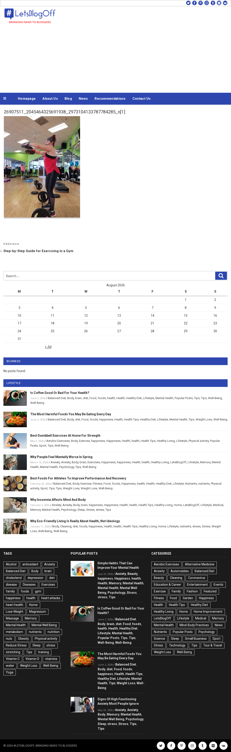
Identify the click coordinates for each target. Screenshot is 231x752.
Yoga (9, 672)
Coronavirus (196, 578)
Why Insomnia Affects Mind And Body (58, 499)
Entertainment (197, 584)
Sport (42, 445)
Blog (68, 99)
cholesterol (14, 578)
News (83, 99)
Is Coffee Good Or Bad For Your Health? (59, 393)
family (10, 591)
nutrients (204, 483)
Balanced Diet (57, 398)
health (111, 398)
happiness (106, 419)
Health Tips (131, 419)
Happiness (113, 441)
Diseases (29, 584)
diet (85, 398)
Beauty (132, 574)
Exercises (94, 462)
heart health (14, 605)
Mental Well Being (44, 625)
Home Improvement (208, 611)
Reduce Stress (16, 645)
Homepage (27, 99)
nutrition (54, 632)
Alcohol (11, 564)
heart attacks (50, 598)
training (43, 652)
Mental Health (164, 398)
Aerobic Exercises (58, 441)
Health (120, 398)
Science (159, 638)
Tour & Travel (212, 645)
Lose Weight (14, 611)
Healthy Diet (134, 398)
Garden (188, 598)
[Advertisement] (115, 58)
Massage (12, 618)
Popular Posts (184, 398)
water (10, 665)
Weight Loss (204, 419)
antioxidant (30, 564)
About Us (50, 99)
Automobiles (180, 571)
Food (92, 398)
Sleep (81, 509)
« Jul (48, 346)
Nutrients (191, 483)
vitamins (51, 659)
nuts (9, 638)
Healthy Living (166, 441)
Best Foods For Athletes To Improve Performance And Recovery (78, 478)
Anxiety (55, 462)
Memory (205, 462)
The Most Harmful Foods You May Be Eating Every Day (70, 414)
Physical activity (199, 441)
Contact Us (141, 99)
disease (11, 584)
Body (70, 398)
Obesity (23, 638)
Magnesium (37, 611)
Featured (210, 591)
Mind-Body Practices (194, 625)
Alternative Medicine (199, 564)
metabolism (14, 632)
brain (78, 398)
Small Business (196, 638)
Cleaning (66, 526)
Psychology (66, 467)
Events (218, 584)
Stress (90, 509)
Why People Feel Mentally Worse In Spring (61, 457)
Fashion (192, 591)
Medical (218, 505)
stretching (13, 652)
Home (178, 505)
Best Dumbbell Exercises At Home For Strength (65, 435)
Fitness (97, 483)
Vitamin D (32, 659)
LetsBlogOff (178, 462)
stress (100, 509)
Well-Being (215, 398)
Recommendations (110, 99)
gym (38, 591)
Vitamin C (13, 659)
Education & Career (167, 584)
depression (35, 578)
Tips (197, 398)
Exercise (84, 441)
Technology (177, 645)
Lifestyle (148, 398)
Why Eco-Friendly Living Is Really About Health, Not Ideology (75, 521)
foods (102, 398)
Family (176, 591)
